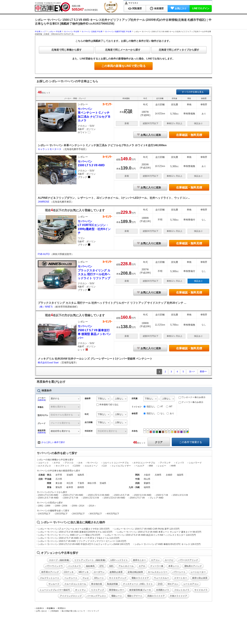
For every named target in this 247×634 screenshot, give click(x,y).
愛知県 (59, 487)
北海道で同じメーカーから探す (122, 49)
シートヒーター (198, 572)
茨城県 (103, 483)
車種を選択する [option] (58, 406)
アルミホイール (126, 566)
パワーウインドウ (54, 566)
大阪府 (147, 475)
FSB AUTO (44, 254)
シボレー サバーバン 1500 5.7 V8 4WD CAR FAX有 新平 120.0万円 (146, 529)
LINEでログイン (200, 8)
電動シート (116, 596)
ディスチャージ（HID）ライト (138, 584)
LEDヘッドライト (119, 560)
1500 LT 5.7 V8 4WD (73, 495)
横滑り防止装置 (199, 578)
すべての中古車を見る (193, 92)
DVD (160, 584)
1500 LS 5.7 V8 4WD (48, 498)
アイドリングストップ (71, 596)
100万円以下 (44, 513)
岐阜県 (70, 487)
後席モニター (139, 560)
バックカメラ (74, 566)
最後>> (203, 371)
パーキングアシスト (96, 596)
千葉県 (81, 483)
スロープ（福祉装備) (59, 560)
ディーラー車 (156, 566)
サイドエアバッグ (117, 578)
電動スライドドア (140, 578)
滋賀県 (180, 475)
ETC (102, 566)
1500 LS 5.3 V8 (180, 495)
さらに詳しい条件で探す (53, 442)
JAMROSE (44, 201)
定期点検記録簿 (135, 572)
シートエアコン (191, 584)
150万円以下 (61, 513)
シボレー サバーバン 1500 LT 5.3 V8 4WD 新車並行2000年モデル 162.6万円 (75, 532)
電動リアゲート (134, 596)
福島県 (81, 475)
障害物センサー (116, 590)
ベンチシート (70, 578)
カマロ (57, 462)
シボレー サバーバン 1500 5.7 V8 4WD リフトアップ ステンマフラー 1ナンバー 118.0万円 (82, 541)
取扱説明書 (112, 584)
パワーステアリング (188, 560)
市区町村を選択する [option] (107, 431)
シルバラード (195, 462)
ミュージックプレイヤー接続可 (55, 590)
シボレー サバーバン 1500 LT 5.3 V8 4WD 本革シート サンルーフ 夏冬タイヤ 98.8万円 (159, 532)
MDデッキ (84, 572)
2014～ (92, 505)
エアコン (155, 560)
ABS (111, 566)
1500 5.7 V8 (162, 495)
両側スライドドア (156, 596)
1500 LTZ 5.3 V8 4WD (98, 495)
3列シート (99, 578)
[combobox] (64, 399)
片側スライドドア (178, 596)
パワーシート (179, 572)
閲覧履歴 (137, 8)
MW (151, 466)
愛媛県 (147, 483)
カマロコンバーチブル (144, 462)
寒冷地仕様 (96, 584)
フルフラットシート (49, 578)
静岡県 (81, 487)
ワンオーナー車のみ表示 (193, 397)
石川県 (59, 479)
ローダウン (99, 572)
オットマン (80, 590)
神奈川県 (92, 483)
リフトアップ (97, 590)
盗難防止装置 (116, 572)
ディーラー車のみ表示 (192, 402)
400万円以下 (113, 513)
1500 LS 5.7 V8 (121, 495)
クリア (159, 442)
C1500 (76, 466)
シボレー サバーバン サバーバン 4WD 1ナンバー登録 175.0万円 (69, 535)
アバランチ (165, 462)
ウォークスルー (161, 578)
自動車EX (40, 608)
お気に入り (181, 8)
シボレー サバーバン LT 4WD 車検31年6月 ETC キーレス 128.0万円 (168, 544)
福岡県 (147, 487)
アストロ (69, 462)
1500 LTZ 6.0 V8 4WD (114, 498)
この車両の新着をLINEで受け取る (123, 65)
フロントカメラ (181, 590)
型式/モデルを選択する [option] (62, 415)
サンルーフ (53, 584)
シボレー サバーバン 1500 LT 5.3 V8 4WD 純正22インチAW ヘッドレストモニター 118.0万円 (150, 535)
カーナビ (169, 560)
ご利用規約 (54, 611)
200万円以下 (78, 513)
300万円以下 (96, 513)
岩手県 (59, 475)
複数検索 (41, 400)
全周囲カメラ (162, 590)
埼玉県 (70, 483)
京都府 (169, 475)
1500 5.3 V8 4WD (142, 495)
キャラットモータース (50, 149)
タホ (80, 462)
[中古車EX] (52, 6)
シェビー (161, 466)
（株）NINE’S (45, 306)
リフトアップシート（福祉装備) (89, 560)
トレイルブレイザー (121, 466)
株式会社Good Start (48, 362)
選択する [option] (55, 398)
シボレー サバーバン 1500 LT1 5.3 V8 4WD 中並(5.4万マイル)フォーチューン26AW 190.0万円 (84, 544)
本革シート (173, 566)
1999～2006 (61, 505)
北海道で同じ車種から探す (66, 49)
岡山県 (147, 479)
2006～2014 (78, 505)
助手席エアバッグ (50, 572)
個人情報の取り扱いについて (73, 611)
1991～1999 (44, 505)
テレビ (85, 578)
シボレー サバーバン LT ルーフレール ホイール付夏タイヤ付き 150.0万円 (73, 529)
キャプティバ (62, 466)
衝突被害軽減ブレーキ (140, 590)
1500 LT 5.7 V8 (70, 498)
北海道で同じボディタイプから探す (179, 49)
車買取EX (62, 608)
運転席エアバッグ (193, 566)
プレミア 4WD (156, 498)
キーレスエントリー (157, 572)
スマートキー (180, 578)
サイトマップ (93, 611)
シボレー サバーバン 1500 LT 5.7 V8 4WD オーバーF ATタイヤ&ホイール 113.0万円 (78, 538)
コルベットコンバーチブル (116, 462)
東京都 (59, 483)
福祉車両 (90, 566)
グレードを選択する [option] (60, 423)
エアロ (142, 566)
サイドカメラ (200, 590)
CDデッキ (69, 572)
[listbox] (103, 399)
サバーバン (92, 462)
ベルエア (140, 466)
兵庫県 (158, 475)
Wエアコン (173, 584)
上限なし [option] (119, 398)
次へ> (192, 371)
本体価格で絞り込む (109, 404)
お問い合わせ (41, 611)
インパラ (179, 462)
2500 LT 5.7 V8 (137, 498)
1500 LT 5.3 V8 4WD (48, 495)
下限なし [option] (102, 398)
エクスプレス (44, 466)
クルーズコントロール (75, 584)
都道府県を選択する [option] (60, 431)
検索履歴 (159, 8)
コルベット (43, 462)
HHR (173, 466)
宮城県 (70, 475)
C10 (105, 466)
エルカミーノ (91, 466)
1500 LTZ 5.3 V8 (91, 498)
